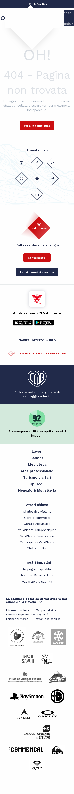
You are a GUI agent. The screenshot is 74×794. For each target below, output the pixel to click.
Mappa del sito (46, 610)
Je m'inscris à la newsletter (42, 353)
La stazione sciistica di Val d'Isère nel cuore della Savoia (36, 600)
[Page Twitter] (21, 178)
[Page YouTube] (37, 178)
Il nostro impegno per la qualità (27, 614)
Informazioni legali (18, 610)
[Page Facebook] (37, 163)
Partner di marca (17, 618)
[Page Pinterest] (52, 178)
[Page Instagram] (21, 163)
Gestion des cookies (47, 618)
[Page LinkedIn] (37, 194)
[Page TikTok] (52, 163)
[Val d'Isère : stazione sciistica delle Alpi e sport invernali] (28, 25)
